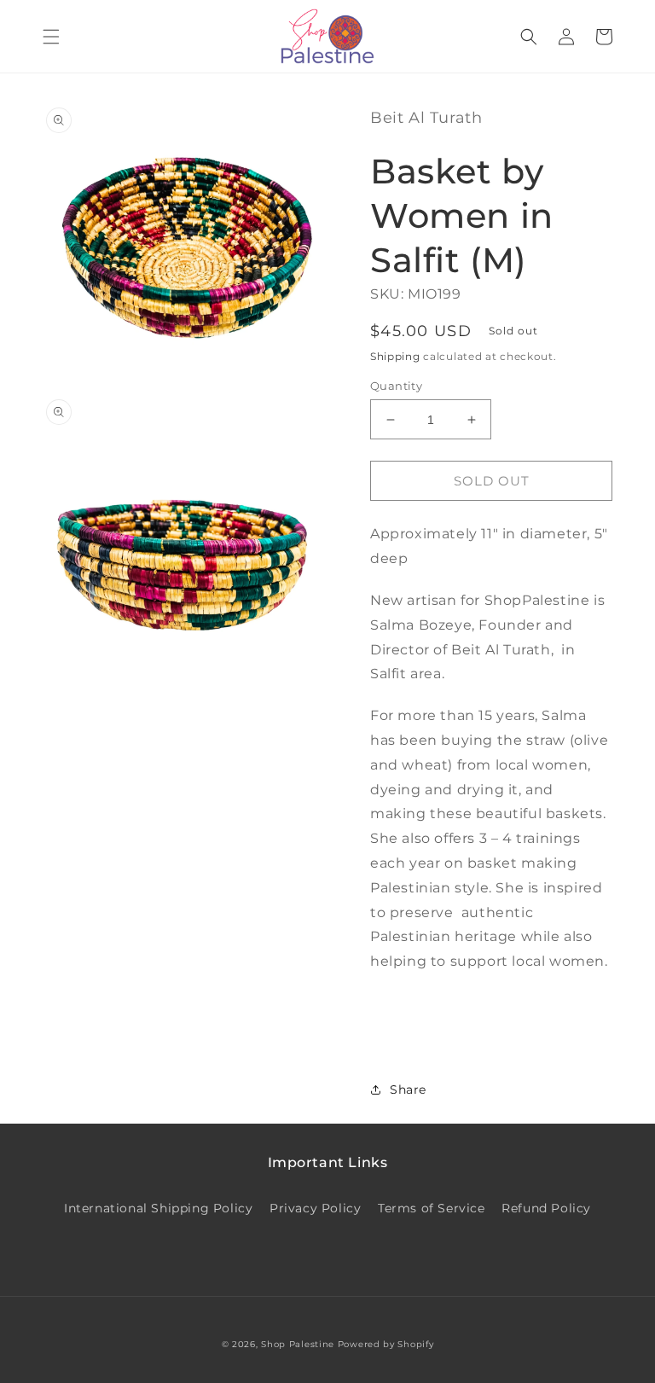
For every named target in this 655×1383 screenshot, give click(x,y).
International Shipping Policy (158, 1208)
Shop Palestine (297, 1344)
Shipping (395, 356)
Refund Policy (546, 1208)
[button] (51, 36)
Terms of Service (431, 1208)
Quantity (396, 385)
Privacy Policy (315, 1208)
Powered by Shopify (386, 1344)
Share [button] (408, 1089)
